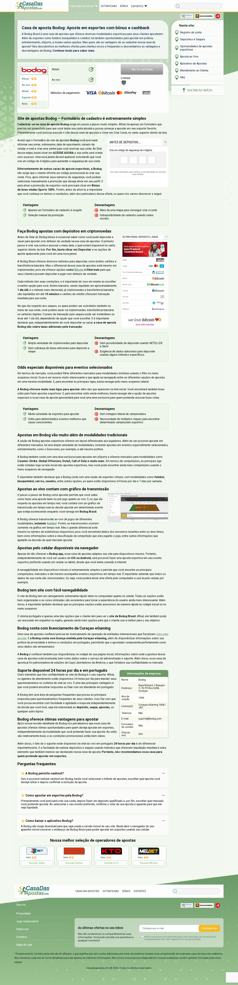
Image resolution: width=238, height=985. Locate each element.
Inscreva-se (209, 928)
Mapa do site (24, 944)
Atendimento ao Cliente (194, 70)
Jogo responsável (27, 921)
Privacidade (23, 913)
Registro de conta (191, 32)
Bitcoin (78, 269)
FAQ (182, 77)
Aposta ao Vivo (189, 56)
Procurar (177, 886)
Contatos (21, 937)
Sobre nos (22, 929)
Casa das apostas (82, 6)
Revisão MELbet (149, 863)
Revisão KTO (111, 863)
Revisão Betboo (74, 863)
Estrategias (109, 6)
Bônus (124, 6)
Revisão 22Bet (37, 863)
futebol (51, 523)
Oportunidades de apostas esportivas (196, 48)
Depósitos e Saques (192, 39)
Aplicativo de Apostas (193, 63)
